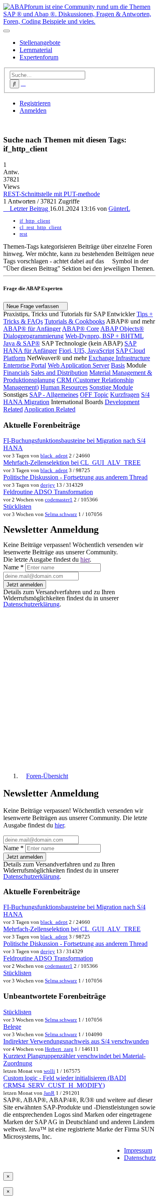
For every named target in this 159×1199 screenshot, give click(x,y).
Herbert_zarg (59, 1049)
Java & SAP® (21, 343)
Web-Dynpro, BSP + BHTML (104, 336)
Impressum (138, 1150)
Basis (118, 365)
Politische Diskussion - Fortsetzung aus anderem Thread (75, 477)
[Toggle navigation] (6, 31)
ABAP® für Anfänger (32, 328)
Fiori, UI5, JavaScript (86, 350)
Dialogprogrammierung (33, 336)
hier (85, 559)
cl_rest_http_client (41, 227)
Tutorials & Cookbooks (74, 321)
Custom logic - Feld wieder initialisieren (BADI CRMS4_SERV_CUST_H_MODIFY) (64, 1081)
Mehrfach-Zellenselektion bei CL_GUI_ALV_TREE (72, 462)
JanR (49, 1093)
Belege (12, 1026)
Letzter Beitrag (29, 208)
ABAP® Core (80, 328)
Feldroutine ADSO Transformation (48, 491)
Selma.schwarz (61, 514)
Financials (16, 372)
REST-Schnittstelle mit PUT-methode (51, 193)
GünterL (119, 208)
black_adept (54, 456)
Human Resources (64, 387)
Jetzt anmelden (25, 585)
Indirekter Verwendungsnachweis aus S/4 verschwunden (76, 1041)
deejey (47, 485)
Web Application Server (78, 365)
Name (13, 567)
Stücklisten (17, 506)
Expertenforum (39, 57)
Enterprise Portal (24, 365)
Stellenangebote (40, 42)
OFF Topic (94, 394)
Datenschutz (140, 1157)
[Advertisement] (79, 686)
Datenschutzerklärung (31, 604)
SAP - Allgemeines (53, 394)
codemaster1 (59, 500)
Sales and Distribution (59, 372)
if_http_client (35, 221)
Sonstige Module (111, 387)
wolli (49, 1071)
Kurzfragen (124, 394)
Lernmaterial (36, 49)
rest (23, 234)
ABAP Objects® (122, 328)
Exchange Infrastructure (119, 357)
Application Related (49, 409)
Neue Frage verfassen (33, 306)
